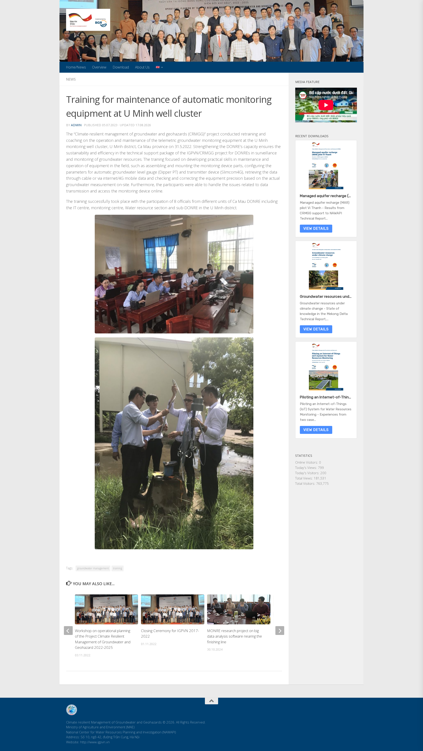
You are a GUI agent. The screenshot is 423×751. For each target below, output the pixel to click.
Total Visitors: (305, 483)
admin (76, 125)
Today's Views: (306, 467)
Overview (99, 67)
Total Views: (304, 478)
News (71, 79)
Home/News (76, 67)
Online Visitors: (307, 462)
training (117, 568)
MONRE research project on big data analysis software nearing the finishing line (234, 636)
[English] (159, 67)
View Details (316, 228)
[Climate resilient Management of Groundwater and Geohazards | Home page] (88, 20)
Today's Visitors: (307, 473)
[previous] (68, 630)
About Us (142, 67)
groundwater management (93, 568)
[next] (279, 630)
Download (121, 67)
